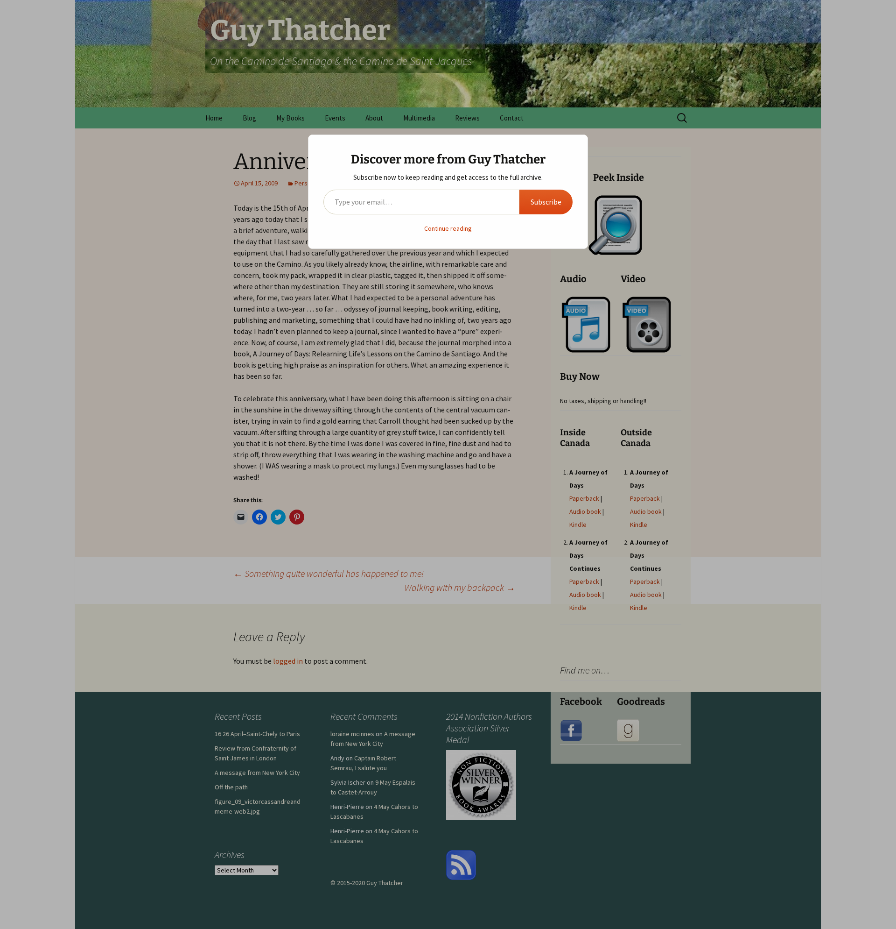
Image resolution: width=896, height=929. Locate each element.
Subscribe (546, 201)
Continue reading (448, 228)
